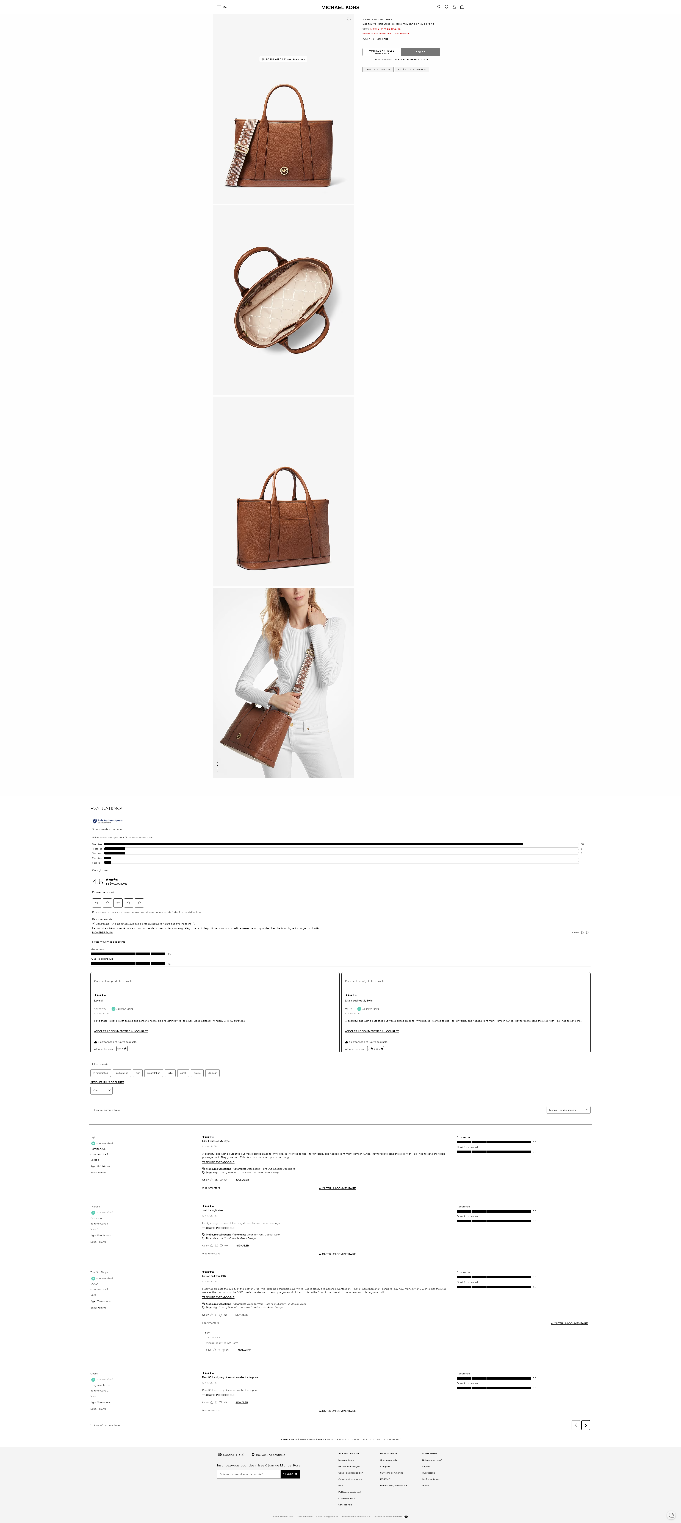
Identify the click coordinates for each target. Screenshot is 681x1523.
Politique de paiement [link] (349, 1491)
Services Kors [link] (345, 1504)
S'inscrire (290, 1473)
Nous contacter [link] (346, 1459)
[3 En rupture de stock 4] (217, 768)
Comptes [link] (385, 1466)
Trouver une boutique (270, 1455)
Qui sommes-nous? (432, 1459)
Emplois (426, 1466)
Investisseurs (428, 1472)
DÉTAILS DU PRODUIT (378, 69)
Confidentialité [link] (304, 1516)
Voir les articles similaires (381, 52)
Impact (426, 1485)
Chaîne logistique (431, 1479)
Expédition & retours (412, 69)
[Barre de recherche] (439, 7)
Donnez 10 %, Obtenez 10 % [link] (394, 1485)
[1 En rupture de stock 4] (217, 762)
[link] (385, 1479)
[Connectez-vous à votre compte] (454, 7)
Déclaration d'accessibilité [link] (356, 1516)
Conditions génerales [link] (327, 1516)
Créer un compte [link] (388, 1459)
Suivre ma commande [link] (391, 1472)
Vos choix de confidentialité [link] (388, 1516)
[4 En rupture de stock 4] (217, 771)
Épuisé (420, 52)
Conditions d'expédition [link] (350, 1472)
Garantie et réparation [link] (350, 1479)
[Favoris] (446, 7)
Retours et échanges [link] (349, 1466)
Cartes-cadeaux (346, 1498)
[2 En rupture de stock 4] (217, 765)
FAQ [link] (340, 1485)
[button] (671, 1515)
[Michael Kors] (340, 7)
